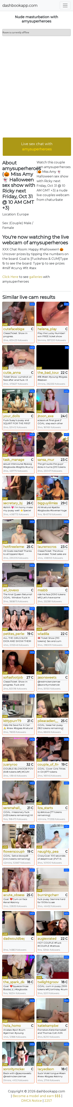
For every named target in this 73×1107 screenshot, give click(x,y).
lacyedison (46, 1069)
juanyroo (10, 764)
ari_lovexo (11, 590)
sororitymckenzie (13, 1069)
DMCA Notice (31, 1101)
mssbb (43, 590)
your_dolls (11, 416)
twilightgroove (48, 982)
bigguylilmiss (48, 503)
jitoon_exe (46, 416)
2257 (48, 1101)
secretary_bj (12, 503)
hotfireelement (13, 547)
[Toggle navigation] (65, 5)
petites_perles (13, 634)
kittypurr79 (12, 721)
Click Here (10, 277)
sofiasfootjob (13, 677)
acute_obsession (13, 895)
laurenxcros (47, 547)
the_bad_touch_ (48, 373)
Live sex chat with (37, 146)
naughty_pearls (48, 851)
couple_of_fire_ (48, 764)
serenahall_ (12, 808)
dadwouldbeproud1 (13, 938)
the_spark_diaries (13, 982)
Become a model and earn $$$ (37, 1096)
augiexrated (47, 938)
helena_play (47, 329)
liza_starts (45, 808)
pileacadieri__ (48, 721)
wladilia (43, 634)
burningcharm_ (48, 895)
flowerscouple (13, 851)
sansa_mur (46, 460)
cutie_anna (12, 373)
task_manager (13, 460)
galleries (35, 277)
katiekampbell (48, 1026)
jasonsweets (47, 677)
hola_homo (12, 1026)
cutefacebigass (13, 329)
